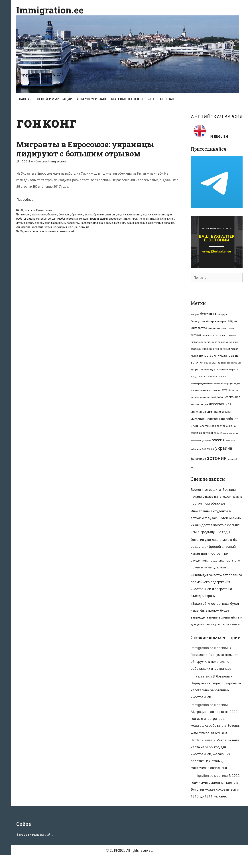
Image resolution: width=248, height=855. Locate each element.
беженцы (208, 314)
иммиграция (227, 383)
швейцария (60, 227)
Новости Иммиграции (52, 99)
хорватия (37, 227)
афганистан (39, 214)
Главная (24, 99)
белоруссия (198, 321)
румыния (119, 223)
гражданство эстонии (216, 348)
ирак (135, 218)
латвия (20, 223)
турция (158, 223)
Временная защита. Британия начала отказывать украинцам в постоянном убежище (216, 496)
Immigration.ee (50, 10)
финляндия (23, 227)
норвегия (86, 223)
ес (218, 363)
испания (144, 218)
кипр (163, 218)
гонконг (84, 218)
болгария (64, 214)
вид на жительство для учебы (46, 218)
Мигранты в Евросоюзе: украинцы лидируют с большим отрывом (85, 148)
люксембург (42, 223)
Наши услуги (85, 99)
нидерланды (71, 223)
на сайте (34, 834)
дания (104, 218)
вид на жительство (129, 214)
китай (170, 218)
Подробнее (24, 199)
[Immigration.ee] (127, 54)
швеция (73, 227)
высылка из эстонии (213, 335)
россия (108, 223)
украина (169, 223)
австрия (25, 214)
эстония (84, 227)
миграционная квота (201, 397)
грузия (194, 355)
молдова (217, 397)
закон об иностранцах (231, 363)
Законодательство (115, 99)
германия (72, 218)
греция (94, 218)
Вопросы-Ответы (148, 99)
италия (154, 218)
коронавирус (214, 390)
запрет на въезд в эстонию (209, 369)
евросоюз (115, 218)
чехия (48, 227)
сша (150, 223)
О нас (169, 99)
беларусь (222, 314)
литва (29, 223)
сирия (130, 223)
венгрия (111, 214)
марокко (56, 223)
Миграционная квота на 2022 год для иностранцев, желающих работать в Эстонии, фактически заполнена (215, 754)
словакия (141, 223)
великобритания (95, 214)
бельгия (52, 214)
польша (98, 223)
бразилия (77, 214)
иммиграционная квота (205, 383)
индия (127, 218)
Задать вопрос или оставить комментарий (47, 231)
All (21, 210)
